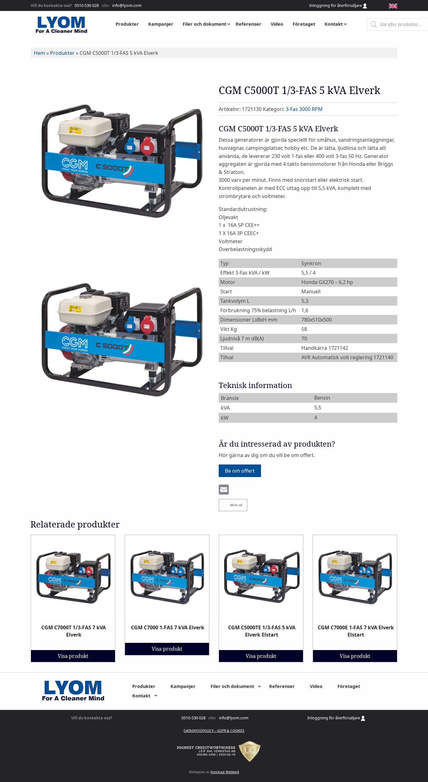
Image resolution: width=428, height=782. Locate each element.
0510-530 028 (86, 5)
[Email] (224, 490)
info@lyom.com (126, 5)
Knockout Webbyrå (225, 772)
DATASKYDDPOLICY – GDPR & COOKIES (214, 730)
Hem (39, 53)
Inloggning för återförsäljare (336, 5)
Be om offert (240, 470)
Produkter (62, 53)
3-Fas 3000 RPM (304, 109)
